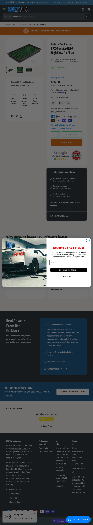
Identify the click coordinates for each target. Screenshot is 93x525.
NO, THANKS (68, 277)
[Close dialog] (88, 240)
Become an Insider (69, 270)
